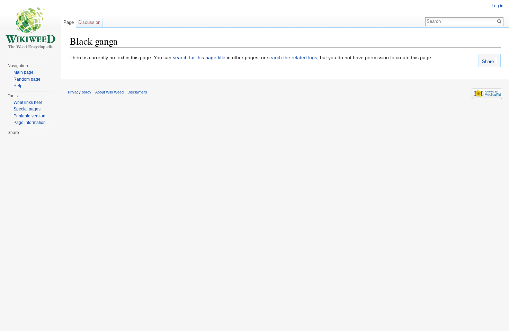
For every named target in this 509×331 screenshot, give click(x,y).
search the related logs (292, 57)
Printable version (29, 116)
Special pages (27, 109)
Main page (24, 72)
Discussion (89, 22)
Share (487, 61)
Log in (497, 5)
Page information (30, 122)
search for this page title (199, 57)
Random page (27, 79)
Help (18, 85)
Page (68, 22)
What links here (28, 102)
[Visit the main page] (30, 27)
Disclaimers (137, 92)
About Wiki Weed (109, 92)
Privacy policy (79, 92)
